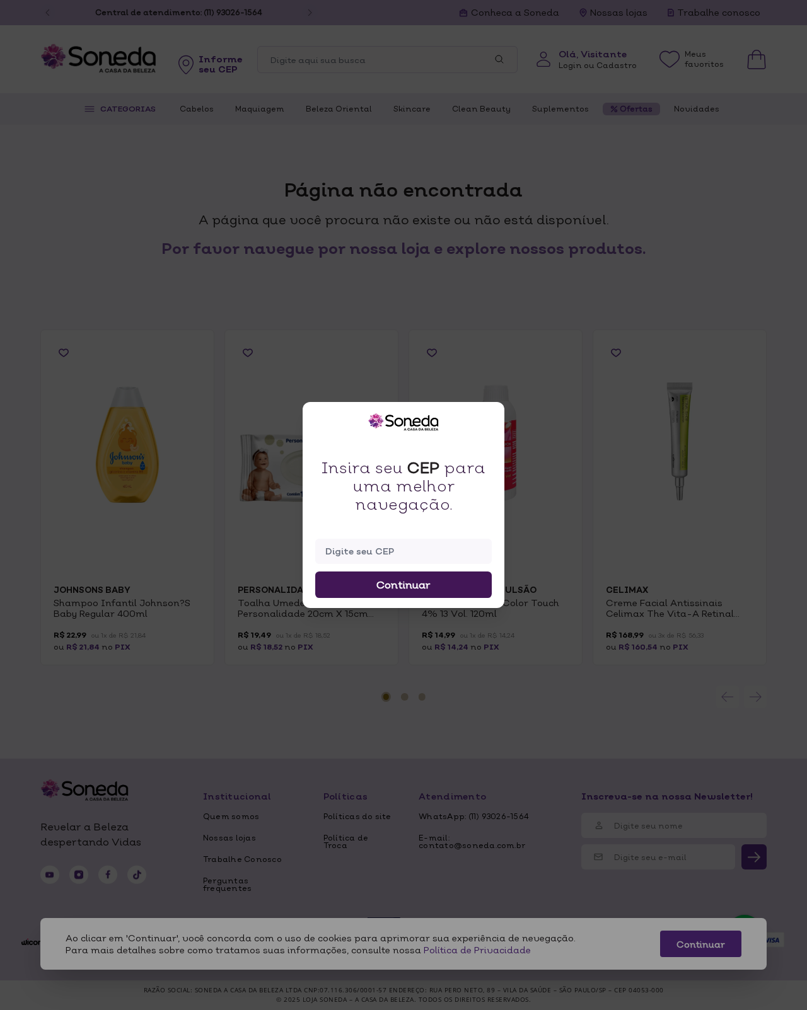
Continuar (403, 584)
